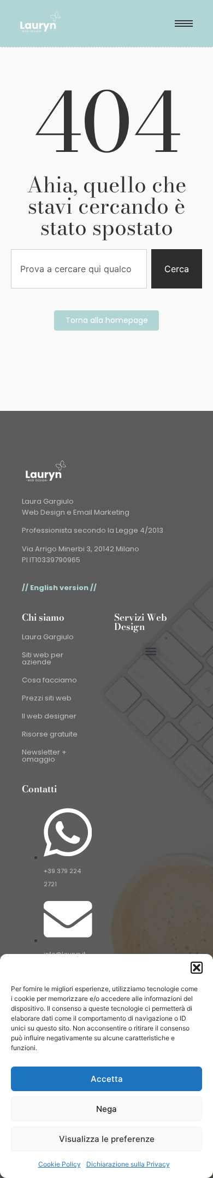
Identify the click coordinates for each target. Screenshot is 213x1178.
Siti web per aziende (42, 658)
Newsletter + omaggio (44, 755)
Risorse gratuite (50, 734)
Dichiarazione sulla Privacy (128, 1164)
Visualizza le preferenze (107, 1139)
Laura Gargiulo (48, 637)
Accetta (107, 1079)
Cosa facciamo (49, 680)
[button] (196, 967)
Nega (106, 1109)
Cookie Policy (59, 1164)
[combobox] (79, 268)
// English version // (59, 587)
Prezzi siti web (47, 698)
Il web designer (49, 716)
